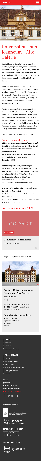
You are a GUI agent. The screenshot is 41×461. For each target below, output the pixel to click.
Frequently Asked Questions (14, 367)
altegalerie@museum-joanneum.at (17, 304)
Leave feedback (7, 257)
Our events (8, 358)
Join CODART (9, 364)
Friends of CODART (11, 361)
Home (4, 32)
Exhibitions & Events (12, 349)
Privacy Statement (11, 371)
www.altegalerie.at (10, 296)
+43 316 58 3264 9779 (12, 309)
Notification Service (11, 388)
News (5, 380)
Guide (7, 339)
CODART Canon (10, 385)
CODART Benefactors (12, 391)
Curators (8, 346)
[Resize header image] (37, 32)
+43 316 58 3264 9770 (12, 307)
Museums (14, 32)
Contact (7, 374)
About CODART (11, 355)
